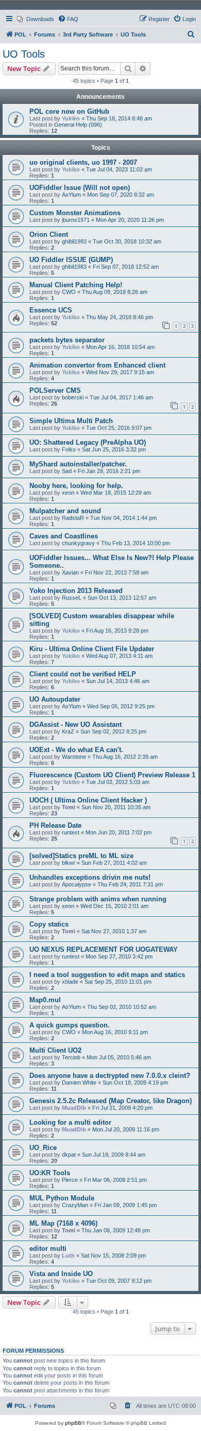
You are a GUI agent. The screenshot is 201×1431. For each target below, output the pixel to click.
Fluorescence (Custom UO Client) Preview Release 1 (112, 775)
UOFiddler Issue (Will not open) (79, 187)
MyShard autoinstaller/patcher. (78, 464)
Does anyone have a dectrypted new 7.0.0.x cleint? (109, 1075)
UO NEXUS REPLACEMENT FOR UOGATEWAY (103, 949)
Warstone (74, 757)
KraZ (68, 731)
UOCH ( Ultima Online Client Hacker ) (88, 800)
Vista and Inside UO (61, 1274)
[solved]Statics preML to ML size (81, 856)
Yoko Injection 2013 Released (76, 591)
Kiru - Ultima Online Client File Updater (91, 649)
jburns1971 (76, 220)
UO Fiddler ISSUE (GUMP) (71, 260)
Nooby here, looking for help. (76, 486)
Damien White (79, 1082)
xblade (70, 982)
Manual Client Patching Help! (75, 285)
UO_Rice (43, 1147)
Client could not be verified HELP (82, 674)
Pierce (70, 1180)
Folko (69, 449)
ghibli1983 (74, 241)
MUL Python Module (61, 1198)
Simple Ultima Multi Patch (71, 421)
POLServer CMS (55, 390)
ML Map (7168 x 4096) (63, 1223)
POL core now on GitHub (69, 111)
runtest (70, 832)
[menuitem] (35, 19)
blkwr (68, 863)
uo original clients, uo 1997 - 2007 (83, 162)
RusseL (71, 598)
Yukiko (71, 118)
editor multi (47, 1248)
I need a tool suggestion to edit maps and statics (107, 975)
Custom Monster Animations (75, 213)
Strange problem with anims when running (97, 899)
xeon (68, 493)
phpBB (73, 1423)
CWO (69, 292)
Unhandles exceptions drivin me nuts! (89, 877)
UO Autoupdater (54, 699)
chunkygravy (78, 543)
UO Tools (24, 54)
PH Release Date (55, 825)
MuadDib (74, 1108)
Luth (68, 1255)
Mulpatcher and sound (65, 511)
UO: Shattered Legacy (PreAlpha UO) (87, 442)
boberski (72, 397)
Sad (67, 471)
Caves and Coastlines (63, 536)
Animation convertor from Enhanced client (97, 365)
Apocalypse (76, 884)
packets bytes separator (67, 340)
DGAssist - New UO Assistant (75, 724)
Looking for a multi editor (70, 1122)
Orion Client (48, 234)
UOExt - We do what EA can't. (76, 750)
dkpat (69, 1154)
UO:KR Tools (49, 1173)
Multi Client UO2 (55, 1050)
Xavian (70, 572)
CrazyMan (75, 1205)
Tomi (68, 807)
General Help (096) (78, 124)
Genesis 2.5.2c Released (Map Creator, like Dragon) (110, 1101)
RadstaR (73, 518)
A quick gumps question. (69, 1025)
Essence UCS (50, 310)
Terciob (71, 1057)
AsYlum (71, 194)
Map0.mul (45, 1000)
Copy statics (49, 924)
